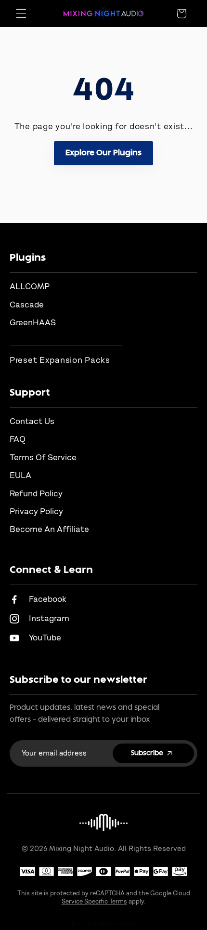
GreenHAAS (33, 323)
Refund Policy (36, 494)
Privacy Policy (36, 511)
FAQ (18, 439)
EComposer (118, 922)
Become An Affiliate (49, 529)
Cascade (27, 305)
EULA (20, 475)
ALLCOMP (30, 286)
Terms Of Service (43, 457)
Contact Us (32, 421)
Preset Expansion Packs (60, 360)
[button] (21, 13)
